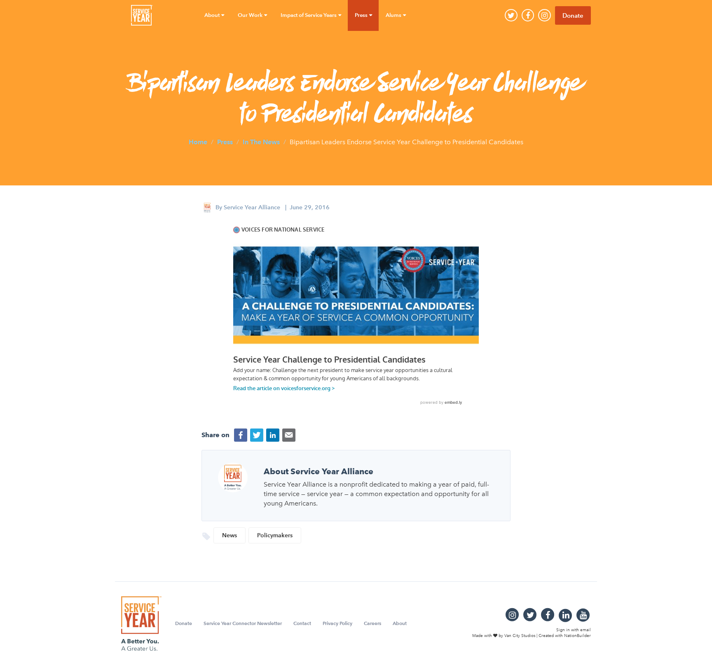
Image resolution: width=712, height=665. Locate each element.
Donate (572, 15)
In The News (261, 141)
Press (225, 141)
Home (198, 141)
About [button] (212, 15)
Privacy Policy (337, 623)
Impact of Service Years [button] (309, 15)
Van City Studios (519, 635)
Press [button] (362, 15)
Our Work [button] (251, 15)
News (229, 535)
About (400, 623)
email (585, 630)
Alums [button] (394, 15)
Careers (372, 623)
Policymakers (275, 535)
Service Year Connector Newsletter (243, 623)
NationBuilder (577, 635)
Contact (302, 623)
